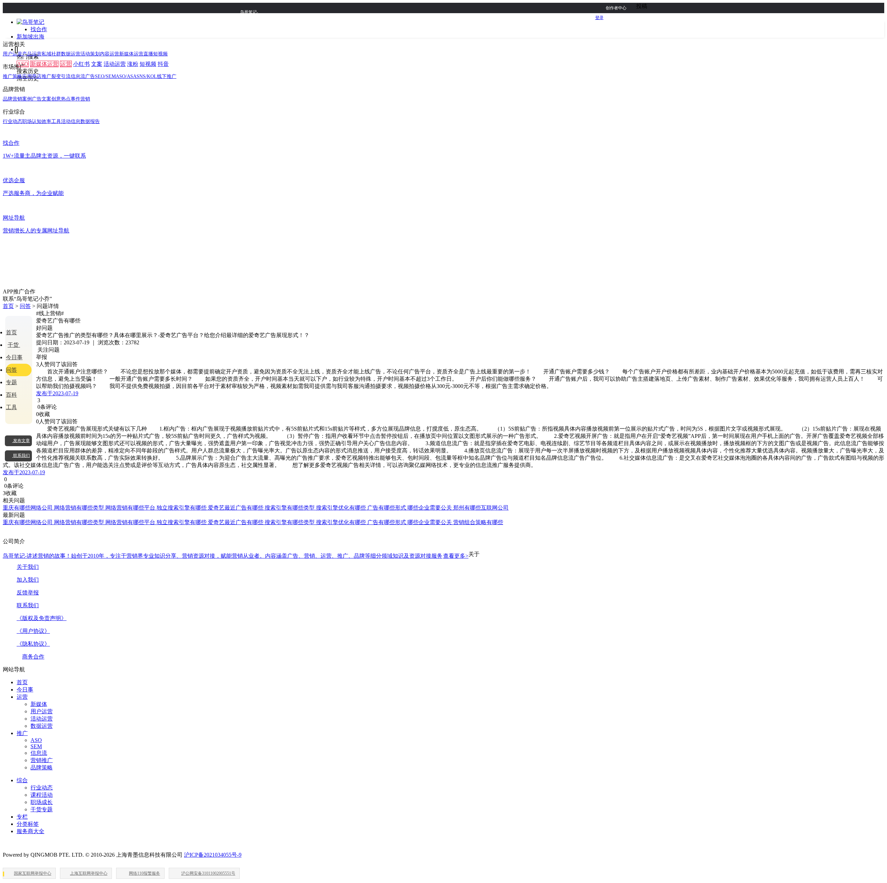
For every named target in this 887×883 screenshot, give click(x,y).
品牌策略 (41, 767)
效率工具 (51, 121)
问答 (25, 306)
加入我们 (28, 580)
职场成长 (41, 802)
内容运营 (109, 53)
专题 (11, 382)
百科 (11, 395)
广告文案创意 (46, 98)
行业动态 (12, 121)
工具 (11, 407)
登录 (599, 17)
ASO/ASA (126, 76)
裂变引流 (61, 76)
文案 (96, 64)
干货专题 (41, 809)
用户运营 (12, 53)
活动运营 (115, 64)
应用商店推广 (36, 76)
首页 (8, 306)
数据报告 (90, 121)
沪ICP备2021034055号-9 (212, 855)
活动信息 (70, 121)
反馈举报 (28, 592)
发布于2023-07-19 (57, 393)
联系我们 (28, 605)
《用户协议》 (33, 631)
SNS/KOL (147, 76)
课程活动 (41, 795)
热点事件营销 (75, 98)
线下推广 (166, 76)
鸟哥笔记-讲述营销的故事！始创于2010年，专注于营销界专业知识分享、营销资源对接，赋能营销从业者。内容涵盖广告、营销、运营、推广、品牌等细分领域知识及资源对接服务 (235, 556)
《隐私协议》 (33, 644)
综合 (22, 780)
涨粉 (132, 64)
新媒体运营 (44, 64)
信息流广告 (83, 76)
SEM (36, 746)
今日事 (14, 357)
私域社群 (51, 53)
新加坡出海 (30, 36)
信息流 (38, 753)
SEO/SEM (105, 76)
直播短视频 (155, 53)
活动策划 (90, 53)
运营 (65, 64)
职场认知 (32, 121)
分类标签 (28, 824)
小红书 (81, 64)
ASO (36, 740)
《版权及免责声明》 (42, 618)
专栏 (22, 817)
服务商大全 (30, 831)
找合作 (38, 29)
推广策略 (12, 76)
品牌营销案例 (17, 98)
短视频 (148, 64)
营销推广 (41, 760)
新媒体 (38, 704)
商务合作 (33, 657)
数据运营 (70, 53)
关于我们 (28, 567)
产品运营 (32, 53)
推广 (22, 733)
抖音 (163, 64)
